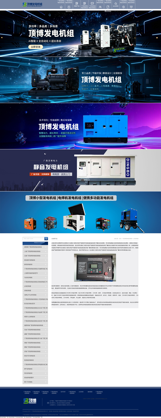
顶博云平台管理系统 (30, 295)
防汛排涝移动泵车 (29, 303)
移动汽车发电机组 (29, 356)
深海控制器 (27, 290)
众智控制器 (27, 286)
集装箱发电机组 (29, 360)
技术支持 (63, 391)
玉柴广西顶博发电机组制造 (32, 255)
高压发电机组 (28, 373)
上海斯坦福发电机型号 (31, 273)
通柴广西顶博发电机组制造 (32, 347)
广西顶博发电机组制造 (84, 7)
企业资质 (115, 6)
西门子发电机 (28, 382)
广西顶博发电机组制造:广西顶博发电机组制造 (68, 6)
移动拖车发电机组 (29, 260)
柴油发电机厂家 (4, 417)
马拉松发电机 (28, 277)
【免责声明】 (75, 411)
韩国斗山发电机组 (29, 316)
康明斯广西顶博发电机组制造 (33, 247)
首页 (120, 238)
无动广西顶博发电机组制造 (32, 329)
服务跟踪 (90, 391)
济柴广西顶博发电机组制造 (32, 351)
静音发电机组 (28, 264)
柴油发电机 (36, 414)
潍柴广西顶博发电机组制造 (32, 342)
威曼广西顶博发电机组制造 (32, 334)
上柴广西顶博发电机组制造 (32, 251)
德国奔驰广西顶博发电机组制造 (33, 325)
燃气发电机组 (28, 369)
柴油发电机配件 (29, 377)
